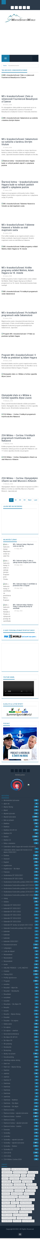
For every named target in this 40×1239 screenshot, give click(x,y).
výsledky (7, 1136)
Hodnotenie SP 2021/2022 (13, 879)
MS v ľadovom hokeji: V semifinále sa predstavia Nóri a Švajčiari (25, 585)
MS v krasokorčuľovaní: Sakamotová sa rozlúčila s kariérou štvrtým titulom (20, 142)
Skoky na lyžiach (9, 1054)
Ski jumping (8, 1044)
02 (16, 500)
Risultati (6, 1017)
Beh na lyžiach (9, 820)
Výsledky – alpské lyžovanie (14, 1143)
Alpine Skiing (8, 807)
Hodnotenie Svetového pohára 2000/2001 (19, 882)
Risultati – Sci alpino (11, 1021)
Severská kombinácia (11, 1034)
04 (24, 500)
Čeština (6, 855)
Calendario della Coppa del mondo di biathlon (20, 847)
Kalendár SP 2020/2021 (12, 905)
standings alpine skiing (12, 1060)
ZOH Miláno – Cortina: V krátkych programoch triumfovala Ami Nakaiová (18, 438)
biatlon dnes (30, 1175)
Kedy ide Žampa (32, 1187)
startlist (6, 1073)
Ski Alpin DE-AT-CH (10, 1037)
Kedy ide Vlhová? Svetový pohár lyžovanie (14, 1187)
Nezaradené (8, 954)
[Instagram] (28, 7)
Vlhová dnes (17, 1221)
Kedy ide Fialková (7, 1184)
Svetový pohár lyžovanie (20, 1214)
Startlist (6, 1070)
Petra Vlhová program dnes (10, 1211)
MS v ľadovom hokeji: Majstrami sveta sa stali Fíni (23, 545)
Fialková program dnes (27, 1178)
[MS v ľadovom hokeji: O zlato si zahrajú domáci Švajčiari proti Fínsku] (7, 570)
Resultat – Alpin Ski (11, 988)
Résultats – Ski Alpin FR (12, 1004)
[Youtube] (20, 7)
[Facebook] (16, 7)
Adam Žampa (6, 1169)
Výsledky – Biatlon (10, 1146)
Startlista (7, 1083)
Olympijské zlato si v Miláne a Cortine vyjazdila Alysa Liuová (16, 396)
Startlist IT (7, 1080)
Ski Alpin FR (8, 1040)
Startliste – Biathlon (11, 1100)
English (6, 862)
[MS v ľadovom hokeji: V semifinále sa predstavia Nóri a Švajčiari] (7, 592)
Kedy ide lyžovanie (19, 1184)
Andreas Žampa (32, 1172)
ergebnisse (8, 865)
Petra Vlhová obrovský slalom (10, 1208)
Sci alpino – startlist (11, 1031)
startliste (7, 1097)
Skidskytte (7, 1047)
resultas (6, 984)
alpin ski (7, 804)
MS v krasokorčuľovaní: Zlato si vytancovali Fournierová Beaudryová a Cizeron (19, 99)
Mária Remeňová (29, 1193)
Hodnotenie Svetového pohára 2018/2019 (19, 892)
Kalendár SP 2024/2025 (12, 918)
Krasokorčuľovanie (10, 945)
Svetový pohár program (8, 1217)
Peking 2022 (8, 974)
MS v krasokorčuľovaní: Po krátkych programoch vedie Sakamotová (19, 314)
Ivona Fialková (6, 1181)
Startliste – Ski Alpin (11, 1103)
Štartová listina (9, 1110)
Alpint (6, 810)
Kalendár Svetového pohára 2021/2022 (18, 928)
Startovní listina (9, 1120)
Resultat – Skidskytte (11, 991)
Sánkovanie (8, 1024)
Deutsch (7, 859)
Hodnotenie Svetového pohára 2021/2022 (19, 895)
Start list (7, 1064)
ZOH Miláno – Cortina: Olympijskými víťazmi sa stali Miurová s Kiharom (20, 479)
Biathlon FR (8, 833)
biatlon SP (5, 1178)
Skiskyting (7, 1050)
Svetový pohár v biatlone (24, 1217)
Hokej (6, 898)
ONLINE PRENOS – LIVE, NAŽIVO (16, 968)
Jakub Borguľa (16, 1181)
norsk (6, 964)
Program (7, 981)
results (6, 1011)
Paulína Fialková (23, 1196)
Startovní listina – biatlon (12, 1126)
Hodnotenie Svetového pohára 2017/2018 (19, 885)
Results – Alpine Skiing (12, 1014)
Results (6, 1007)
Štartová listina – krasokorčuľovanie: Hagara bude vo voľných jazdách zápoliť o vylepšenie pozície (20, 185)
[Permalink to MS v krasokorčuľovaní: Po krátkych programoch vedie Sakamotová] (20, 299)
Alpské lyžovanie (10, 817)
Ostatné (6, 971)
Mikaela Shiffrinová (16, 1193)
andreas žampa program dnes (10, 1175)
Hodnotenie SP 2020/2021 (13, 875)
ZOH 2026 (7, 1156)
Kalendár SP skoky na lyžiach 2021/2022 (18, 925)
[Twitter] (24, 7)
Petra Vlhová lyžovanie (8, 1205)
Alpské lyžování (9, 814)
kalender (7, 931)
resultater (7, 997)
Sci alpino (7, 1027)
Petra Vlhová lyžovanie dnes (25, 1205)
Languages (7, 948)
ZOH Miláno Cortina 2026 (13, 1159)
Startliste (7, 1090)
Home (5, 65)
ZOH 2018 (7, 1153)
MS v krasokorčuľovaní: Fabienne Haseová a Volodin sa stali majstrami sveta (18, 227)
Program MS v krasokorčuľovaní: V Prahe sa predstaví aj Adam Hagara (19, 356)
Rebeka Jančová (7, 1214)
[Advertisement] (20, 38)
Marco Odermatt (30, 1190)
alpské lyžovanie (7, 1172)
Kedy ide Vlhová (31, 1184)
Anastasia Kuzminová (20, 1172)
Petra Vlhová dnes (26, 1202)
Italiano (6, 902)
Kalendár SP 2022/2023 (12, 915)
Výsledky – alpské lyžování (13, 1140)
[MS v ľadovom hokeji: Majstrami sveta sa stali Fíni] (7, 550)
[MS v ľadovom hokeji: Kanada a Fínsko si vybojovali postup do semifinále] (7, 613)
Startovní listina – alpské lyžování (16, 1123)
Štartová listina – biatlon (12, 1116)
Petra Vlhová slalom (25, 1211)
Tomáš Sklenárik (7, 1221)
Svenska (7, 1130)
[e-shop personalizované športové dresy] (20, 636)
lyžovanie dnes (19, 1190)
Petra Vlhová (15, 1202)
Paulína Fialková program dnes (25, 1199)
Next (29, 500)
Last (35, 500)
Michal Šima (5, 1193)
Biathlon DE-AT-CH (10, 830)
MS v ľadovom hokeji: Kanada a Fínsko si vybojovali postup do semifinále (23, 606)
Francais (7, 872)
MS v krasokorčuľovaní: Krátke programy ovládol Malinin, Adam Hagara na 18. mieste (18, 270)
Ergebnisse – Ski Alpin (12, 869)
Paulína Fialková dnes (8, 1199)
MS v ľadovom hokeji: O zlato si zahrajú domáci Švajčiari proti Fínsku (24, 561)
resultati (6, 1001)
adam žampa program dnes (20, 1169)
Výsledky (7, 1133)
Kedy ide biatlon (27, 1181)
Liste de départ (9, 951)
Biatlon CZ (7, 840)
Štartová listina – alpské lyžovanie (16, 1113)
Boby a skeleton (9, 843)
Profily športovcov (10, 978)
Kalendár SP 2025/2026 (12, 922)
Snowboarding (9, 1057)
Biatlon (6, 837)
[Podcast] (20, 744)
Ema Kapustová (14, 1178)
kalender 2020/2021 (11, 941)
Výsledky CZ (8, 1149)
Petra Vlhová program (27, 1208)
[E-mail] (12, 7)
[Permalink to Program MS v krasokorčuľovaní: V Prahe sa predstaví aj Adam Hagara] (20, 342)
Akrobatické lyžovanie (11, 800)
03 (20, 500)
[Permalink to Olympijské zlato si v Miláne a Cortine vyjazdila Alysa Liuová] (20, 382)
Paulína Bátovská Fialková (9, 1196)
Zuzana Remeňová (28, 1221)
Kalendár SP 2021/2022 (12, 912)
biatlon (23, 1175)
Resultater (7, 994)
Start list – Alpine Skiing (12, 1067)
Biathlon (6, 823)
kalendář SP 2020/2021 (12, 908)
